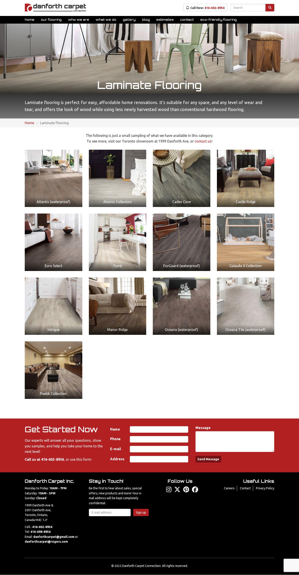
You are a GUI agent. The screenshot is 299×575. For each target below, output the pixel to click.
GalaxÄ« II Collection (245, 266)
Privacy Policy (265, 488)
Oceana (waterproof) (181, 330)
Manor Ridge (117, 330)
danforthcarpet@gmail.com (53, 537)
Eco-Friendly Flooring (218, 19)
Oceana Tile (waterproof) (245, 330)
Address (117, 459)
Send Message (208, 459)
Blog (146, 19)
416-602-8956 (52, 459)
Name (115, 429)
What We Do (106, 19)
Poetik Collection (53, 394)
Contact (187, 19)
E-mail (115, 449)
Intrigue (53, 330)
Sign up (141, 512)
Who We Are (78, 19)
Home (29, 19)
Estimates (165, 19)
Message (203, 428)
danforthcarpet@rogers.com (46, 541)
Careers (229, 488)
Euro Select (53, 266)
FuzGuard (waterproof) (181, 266)
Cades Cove (181, 202)
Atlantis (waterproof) (53, 202)
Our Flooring (51, 19)
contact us (203, 141)
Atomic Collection (117, 202)
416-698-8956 (40, 531)
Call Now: (207, 8)
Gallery (129, 19)
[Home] (55, 7)
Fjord (117, 266)
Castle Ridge (245, 202)
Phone (115, 439)
